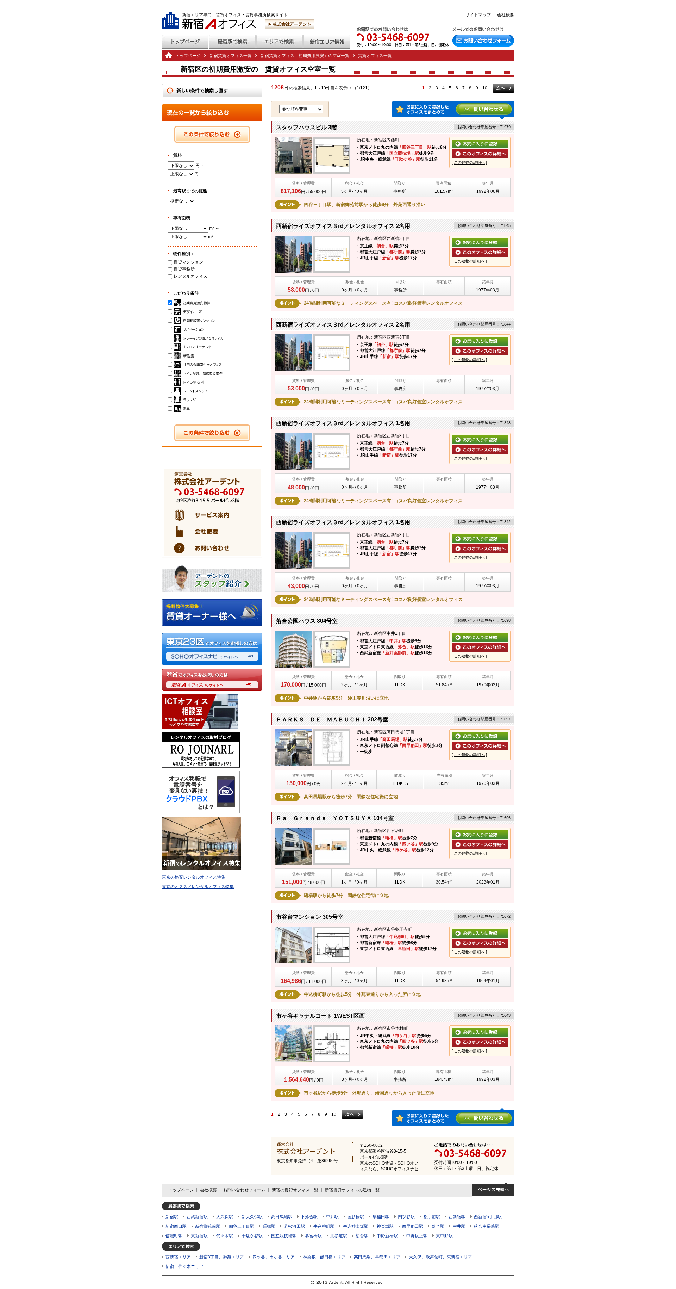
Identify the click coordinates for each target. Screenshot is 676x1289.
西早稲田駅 (412, 1226)
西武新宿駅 (197, 1216)
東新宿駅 (199, 1235)
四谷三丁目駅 (241, 1226)
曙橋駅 (269, 1226)
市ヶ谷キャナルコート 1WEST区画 (320, 1016)
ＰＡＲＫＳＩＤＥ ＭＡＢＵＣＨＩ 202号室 (332, 720)
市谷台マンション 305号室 (309, 917)
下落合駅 (309, 1216)
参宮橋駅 (313, 1235)
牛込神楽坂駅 (355, 1226)
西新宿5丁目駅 (488, 1216)
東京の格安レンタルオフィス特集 (193, 877)
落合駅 (438, 1226)
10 (484, 88)
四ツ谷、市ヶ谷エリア (273, 1256)
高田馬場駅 (281, 1216)
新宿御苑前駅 (207, 1226)
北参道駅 (338, 1235)
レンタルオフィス (190, 276)
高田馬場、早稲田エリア (377, 1256)
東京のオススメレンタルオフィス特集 (198, 886)
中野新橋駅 (387, 1235)
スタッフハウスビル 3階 (306, 127)
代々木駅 (224, 1235)
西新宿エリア (178, 1256)
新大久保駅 (252, 1216)
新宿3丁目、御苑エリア (221, 1256)
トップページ (188, 55)
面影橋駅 (355, 1216)
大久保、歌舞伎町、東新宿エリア (440, 1256)
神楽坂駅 (385, 1226)
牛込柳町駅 (323, 1226)
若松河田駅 (294, 1226)
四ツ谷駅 (406, 1216)
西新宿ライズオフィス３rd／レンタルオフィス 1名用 (343, 423)
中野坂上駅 (416, 1235)
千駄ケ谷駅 (252, 1235)
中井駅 (332, 1216)
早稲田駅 (381, 1216)
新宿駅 (171, 1216)
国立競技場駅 (283, 1235)
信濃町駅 (173, 1235)
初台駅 (362, 1235)
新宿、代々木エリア (184, 1266)
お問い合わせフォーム (244, 1190)
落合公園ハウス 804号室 (307, 621)
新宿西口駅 (176, 1226)
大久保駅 (224, 1216)
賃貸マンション (188, 262)
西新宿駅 (457, 1216)
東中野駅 (444, 1235)
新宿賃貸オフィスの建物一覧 (352, 1190)
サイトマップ (478, 14)
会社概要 (505, 14)
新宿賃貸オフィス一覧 (230, 55)
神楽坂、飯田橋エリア (324, 1256)
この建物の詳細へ (469, 162)
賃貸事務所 (184, 269)
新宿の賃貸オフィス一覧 (295, 1190)
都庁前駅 (431, 1216)
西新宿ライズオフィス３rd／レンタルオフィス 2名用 (343, 226)
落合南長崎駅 (486, 1226)
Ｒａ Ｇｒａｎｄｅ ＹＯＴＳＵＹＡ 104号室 (335, 818)
